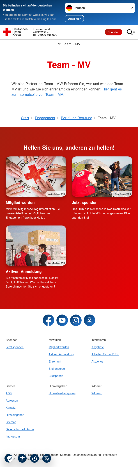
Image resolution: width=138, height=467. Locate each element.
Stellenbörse (57, 368)
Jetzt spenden (85, 202)
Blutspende (56, 376)
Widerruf (96, 393)
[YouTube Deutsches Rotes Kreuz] (62, 320)
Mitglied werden (20, 202)
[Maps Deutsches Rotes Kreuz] (89, 320)
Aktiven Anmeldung (24, 271)
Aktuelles (97, 361)
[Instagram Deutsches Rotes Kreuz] (76, 320)
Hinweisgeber (15, 415)
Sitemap (11, 422)
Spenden (113, 32)
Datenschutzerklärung (20, 429)
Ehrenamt (55, 361)
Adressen (12, 400)
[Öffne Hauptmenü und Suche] (130, 32)
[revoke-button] (8, 458)
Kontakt (10, 408)
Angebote (97, 347)
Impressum (13, 436)
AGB (9, 393)
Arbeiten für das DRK (105, 354)
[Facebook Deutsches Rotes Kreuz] (48, 320)
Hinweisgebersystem (62, 393)
